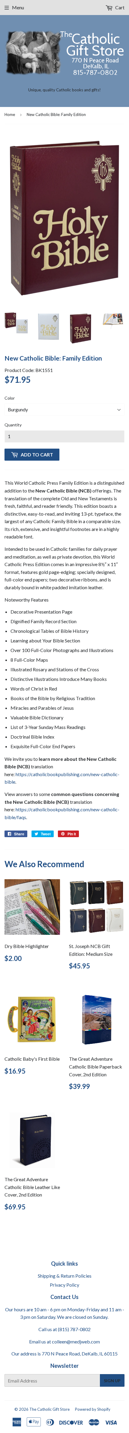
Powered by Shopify (92, 1409)
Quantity (13, 424)
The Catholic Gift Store (49, 1409)
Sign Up (112, 1380)
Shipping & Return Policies (65, 1276)
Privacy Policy (64, 1285)
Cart (119, 7)
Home (9, 114)
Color (9, 398)
